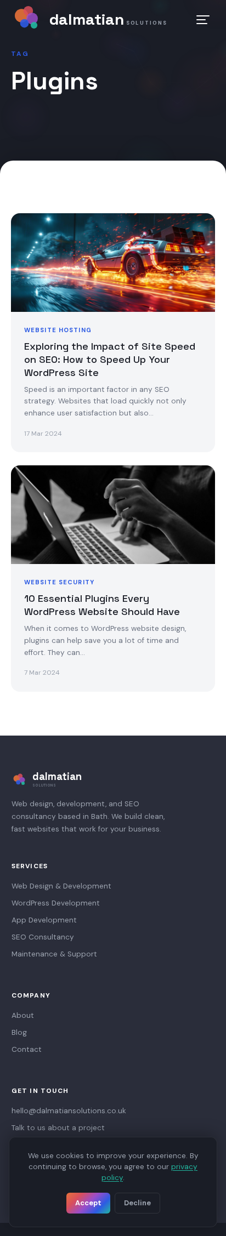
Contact (27, 1049)
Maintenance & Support (54, 954)
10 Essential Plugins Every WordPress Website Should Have (102, 605)
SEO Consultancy (43, 937)
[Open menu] (203, 20)
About (23, 1015)
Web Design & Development (61, 886)
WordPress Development (56, 903)
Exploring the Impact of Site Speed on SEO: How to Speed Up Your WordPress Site (109, 359)
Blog (19, 1032)
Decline (137, 1202)
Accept (88, 1202)
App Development (44, 920)
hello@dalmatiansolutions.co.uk (69, 1110)
